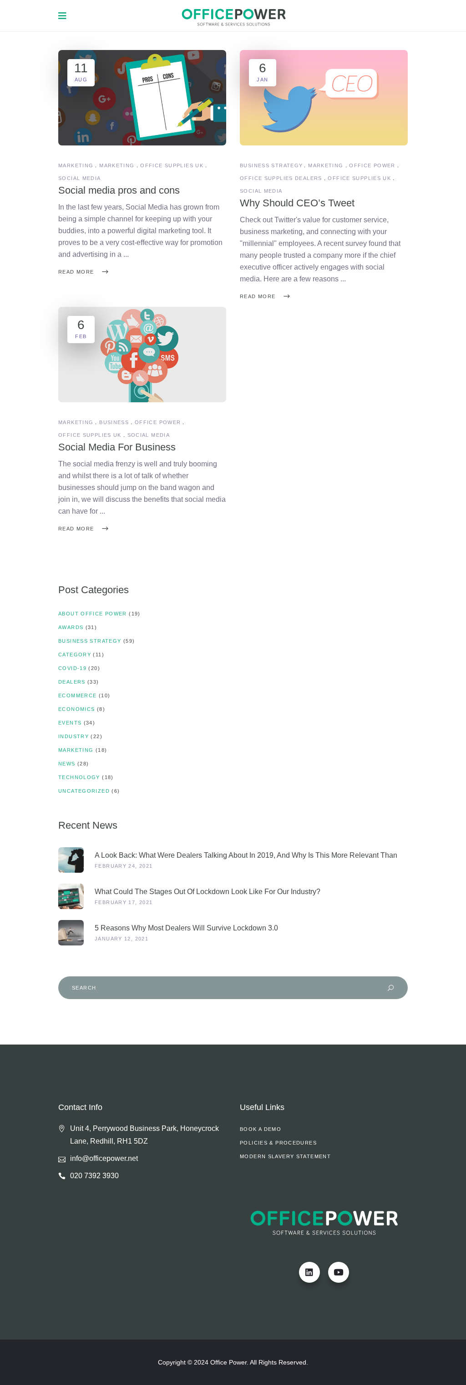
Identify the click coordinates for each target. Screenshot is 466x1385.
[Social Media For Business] (142, 354)
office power (372, 165)
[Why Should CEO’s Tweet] (324, 97)
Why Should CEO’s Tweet (297, 203)
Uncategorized (84, 791)
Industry (73, 736)
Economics (76, 709)
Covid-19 (72, 668)
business (114, 422)
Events (69, 722)
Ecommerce (77, 695)
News (67, 763)
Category (74, 654)
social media (79, 178)
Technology (79, 777)
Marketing (75, 165)
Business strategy (271, 165)
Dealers (72, 682)
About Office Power (92, 613)
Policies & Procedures (278, 1142)
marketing (116, 165)
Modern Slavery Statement (285, 1156)
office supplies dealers (281, 178)
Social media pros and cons (119, 190)
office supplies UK (171, 165)
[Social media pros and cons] (142, 97)
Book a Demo (260, 1129)
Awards (70, 627)
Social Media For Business (117, 447)
